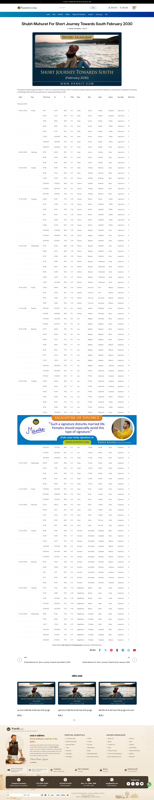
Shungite (69, 753)
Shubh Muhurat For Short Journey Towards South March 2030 (47, 662)
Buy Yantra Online (93, 756)
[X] (133, 784)
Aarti (130, 741)
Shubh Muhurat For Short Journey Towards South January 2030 (106, 662)
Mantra (131, 753)
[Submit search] (93, 7)
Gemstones (91, 747)
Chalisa (131, 744)
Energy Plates (70, 744)
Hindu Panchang (134, 750)
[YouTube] (142, 784)
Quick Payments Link (114, 756)
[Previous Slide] (42, 2)
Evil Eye (89, 744)
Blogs (109, 741)
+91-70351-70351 (42, 783)
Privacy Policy (112, 750)
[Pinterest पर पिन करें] (111, 650)
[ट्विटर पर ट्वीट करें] (105, 650)
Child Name (133, 747)
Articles (131, 738)
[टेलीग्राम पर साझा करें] (123, 650)
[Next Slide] (112, 2)
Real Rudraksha (92, 753)
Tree (67, 747)
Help (109, 747)
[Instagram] (137, 784)
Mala (88, 750)
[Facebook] (128, 784)
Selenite (68, 750)
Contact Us (111, 744)
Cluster (89, 741)
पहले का (25, 657)
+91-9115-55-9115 (65, 783)
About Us (111, 738)
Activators (69, 756)
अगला (129, 657)
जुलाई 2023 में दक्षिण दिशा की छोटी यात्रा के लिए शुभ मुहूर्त (75, 710)
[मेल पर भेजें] (134, 650)
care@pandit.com (112, 783)
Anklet (89, 738)
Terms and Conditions (115, 753)
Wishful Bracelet (71, 741)
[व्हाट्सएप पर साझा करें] (128, 650)
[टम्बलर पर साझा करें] (117, 650)
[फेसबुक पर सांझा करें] (99, 650)
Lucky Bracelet (70, 738)
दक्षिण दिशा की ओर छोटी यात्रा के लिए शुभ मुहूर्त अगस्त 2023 (116, 710)
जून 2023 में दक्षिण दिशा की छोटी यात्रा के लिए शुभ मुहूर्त (33, 710)
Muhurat (132, 756)
